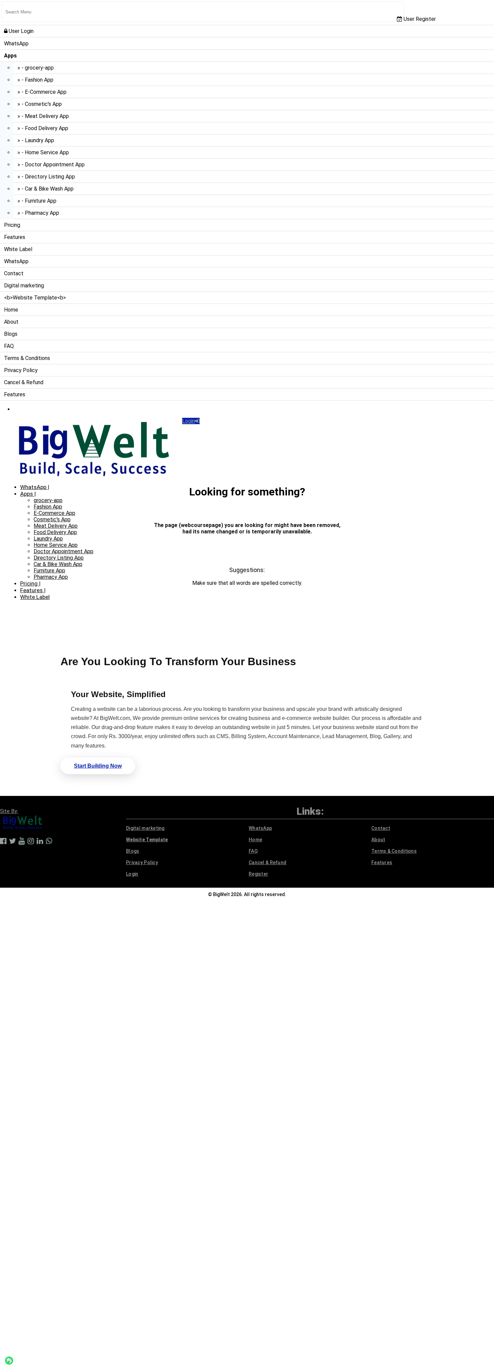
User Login (20, 31)
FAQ (9, 346)
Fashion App (48, 506)
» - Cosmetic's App (39, 104)
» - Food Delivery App (42, 128)
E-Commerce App (54, 513)
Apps (27, 493)
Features (14, 237)
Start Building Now (98, 766)
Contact (14, 273)
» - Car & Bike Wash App (45, 189)
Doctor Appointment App (63, 551)
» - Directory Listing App (46, 176)
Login (188, 421)
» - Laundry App (35, 140)
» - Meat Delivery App (43, 116)
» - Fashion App (35, 80)
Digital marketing (24, 285)
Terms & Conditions (27, 358)
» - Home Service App (43, 152)
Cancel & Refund (23, 382)
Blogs (10, 334)
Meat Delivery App (56, 526)
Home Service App (56, 545)
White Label (18, 249)
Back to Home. (247, 558)
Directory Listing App (59, 558)
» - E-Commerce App (42, 92)
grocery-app (48, 500)
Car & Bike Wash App (58, 564)
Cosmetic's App (52, 519)
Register (258, 874)
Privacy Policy (21, 370)
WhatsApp (16, 43)
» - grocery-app (35, 68)
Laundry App (48, 538)
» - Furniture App (36, 201)
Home (11, 310)
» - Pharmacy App (38, 213)
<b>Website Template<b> (35, 297)
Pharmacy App (51, 577)
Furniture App (49, 570)
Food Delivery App (55, 532)
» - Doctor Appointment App (51, 164)
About (11, 322)
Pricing (12, 225)
